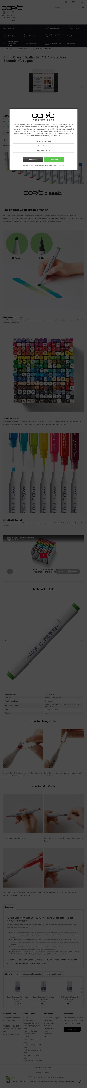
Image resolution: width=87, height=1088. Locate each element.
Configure (33, 159)
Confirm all (54, 159)
